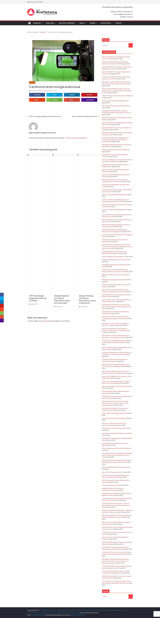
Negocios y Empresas (66, 23)
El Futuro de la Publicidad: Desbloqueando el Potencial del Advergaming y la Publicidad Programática (115, 139)
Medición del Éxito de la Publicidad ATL (113, 256)
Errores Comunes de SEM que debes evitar (114, 194)
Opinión (92, 23)
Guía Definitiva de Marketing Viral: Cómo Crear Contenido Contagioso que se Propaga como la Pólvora (116, 306)
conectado (47, 321)
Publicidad (50, 23)
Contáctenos (105, 23)
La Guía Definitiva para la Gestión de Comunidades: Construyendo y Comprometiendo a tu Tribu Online (117, 455)
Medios (82, 23)
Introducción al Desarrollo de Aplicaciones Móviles (117, 433)
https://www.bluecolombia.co (76, 138)
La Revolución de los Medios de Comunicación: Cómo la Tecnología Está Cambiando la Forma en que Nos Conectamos (117, 246)
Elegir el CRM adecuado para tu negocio (114, 274)
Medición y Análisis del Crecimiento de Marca (115, 149)
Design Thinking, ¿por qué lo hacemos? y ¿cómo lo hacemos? (87, 299)
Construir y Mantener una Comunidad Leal (114, 418)
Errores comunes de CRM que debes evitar (114, 209)
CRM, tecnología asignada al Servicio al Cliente (45, 116)
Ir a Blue (118, 23)
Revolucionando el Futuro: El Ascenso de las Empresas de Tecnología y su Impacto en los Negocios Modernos (115, 403)
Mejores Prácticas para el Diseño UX (112, 472)
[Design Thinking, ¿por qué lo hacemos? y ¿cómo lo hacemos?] (88, 155)
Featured (32, 82)
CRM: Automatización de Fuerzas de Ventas (115, 106)
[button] (42, 23)
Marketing (37, 23)
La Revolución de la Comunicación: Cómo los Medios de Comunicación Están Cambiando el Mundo (116, 505)
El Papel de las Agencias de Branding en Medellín (116, 279)
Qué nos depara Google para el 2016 (84, 116)
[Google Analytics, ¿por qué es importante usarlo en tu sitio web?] (63, 155)
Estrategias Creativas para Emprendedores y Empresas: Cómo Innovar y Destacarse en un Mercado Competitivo (115, 561)
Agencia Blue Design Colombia (48, 90)
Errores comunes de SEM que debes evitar (114, 101)
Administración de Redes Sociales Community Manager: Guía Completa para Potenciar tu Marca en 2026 (117, 90)
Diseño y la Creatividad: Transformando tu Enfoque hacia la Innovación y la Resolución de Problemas (116, 330)
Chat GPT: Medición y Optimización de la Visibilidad (117, 96)
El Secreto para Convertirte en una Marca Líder (116, 428)
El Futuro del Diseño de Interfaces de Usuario (115, 467)
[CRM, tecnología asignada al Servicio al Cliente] (38, 155)
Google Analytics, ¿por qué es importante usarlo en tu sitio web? (62, 299)
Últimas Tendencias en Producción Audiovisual (116, 448)
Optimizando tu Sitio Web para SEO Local (114, 413)
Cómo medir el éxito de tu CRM (111, 485)
